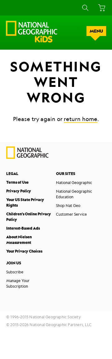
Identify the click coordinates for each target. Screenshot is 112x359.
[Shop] (100, 7)
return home (80, 118)
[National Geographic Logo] (27, 157)
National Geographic (74, 182)
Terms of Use (17, 182)
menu (96, 31)
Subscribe (14, 271)
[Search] (84, 7)
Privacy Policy (18, 191)
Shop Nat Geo (68, 205)
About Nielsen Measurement (19, 239)
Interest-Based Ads (23, 228)
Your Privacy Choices (24, 251)
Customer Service (71, 214)
